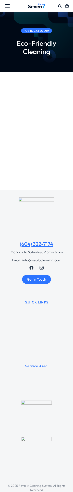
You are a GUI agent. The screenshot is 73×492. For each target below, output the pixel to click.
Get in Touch (36, 279)
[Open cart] (67, 6)
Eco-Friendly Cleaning (18, 163)
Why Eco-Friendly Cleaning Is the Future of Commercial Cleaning (35, 148)
